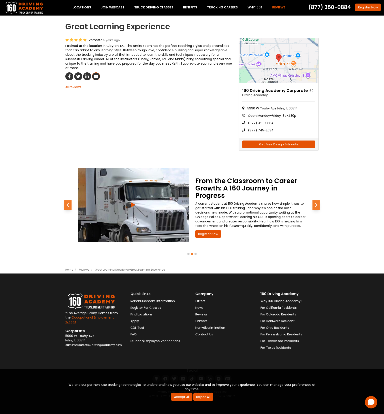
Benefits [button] (190, 7)
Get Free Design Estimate (278, 144)
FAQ (133, 334)
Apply (134, 321)
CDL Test (137, 327)
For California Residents (278, 307)
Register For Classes (145, 307)
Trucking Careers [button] (222, 7)
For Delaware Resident (277, 321)
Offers (200, 301)
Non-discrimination (210, 327)
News (199, 307)
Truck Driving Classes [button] (153, 7)
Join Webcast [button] (112, 7)
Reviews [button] (279, 7)
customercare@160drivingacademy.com (93, 345)
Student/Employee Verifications (155, 341)
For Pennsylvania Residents (281, 334)
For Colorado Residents (278, 314)
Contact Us (204, 334)
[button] (67, 205)
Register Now (208, 234)
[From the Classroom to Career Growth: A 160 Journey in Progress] (133, 205)
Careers (201, 321)
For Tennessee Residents (279, 341)
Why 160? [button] (255, 7)
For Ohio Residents (274, 327)
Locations (81, 7)
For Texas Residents (275, 347)
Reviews (201, 314)
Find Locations (141, 314)
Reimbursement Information (152, 301)
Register (368, 7)
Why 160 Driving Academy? (281, 301)
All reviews (73, 87)
